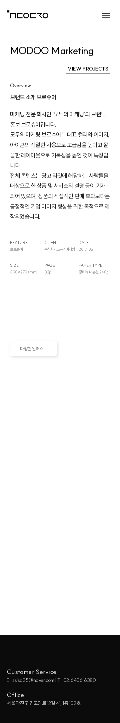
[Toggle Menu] (106, 15)
